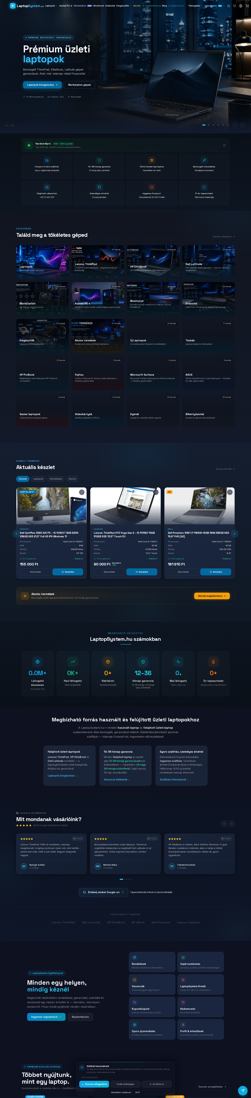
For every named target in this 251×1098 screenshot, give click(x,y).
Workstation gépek (38, 84)
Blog (164, 5)
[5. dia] (223, 125)
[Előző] (235, 125)
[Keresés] (228, 6)
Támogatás (194, 5)
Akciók (136, 5)
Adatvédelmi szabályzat (121, 1092)
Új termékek (212, 5)
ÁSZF (137, 1092)
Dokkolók (110, 5)
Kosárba (69, 571)
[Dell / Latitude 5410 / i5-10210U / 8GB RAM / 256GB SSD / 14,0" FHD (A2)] (199, 505)
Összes (23, 478)
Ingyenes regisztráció (44, 1016)
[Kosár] (247, 6)
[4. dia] (218, 125)
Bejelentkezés (80, 1016)
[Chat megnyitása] (243, 1090)
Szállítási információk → (174, 779)
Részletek (35, 571)
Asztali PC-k (65, 5)
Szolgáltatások (176, 5)
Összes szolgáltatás (210, 1086)
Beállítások (158, 1084)
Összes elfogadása (96, 1084)
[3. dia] (213, 125)
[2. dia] (209, 125)
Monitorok (98, 5)
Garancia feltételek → (117, 779)
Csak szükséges (125, 1084)
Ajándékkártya (153, 5)
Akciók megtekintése (210, 596)
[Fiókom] (241, 6)
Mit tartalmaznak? (90, 1077)
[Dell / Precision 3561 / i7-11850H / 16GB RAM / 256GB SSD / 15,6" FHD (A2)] (125, 505)
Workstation (82, 5)
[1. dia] (204, 125)
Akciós (72, 478)
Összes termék (73, 84)
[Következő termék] (235, 533)
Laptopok (50, 5)
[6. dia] (228, 125)
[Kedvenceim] (234, 6)
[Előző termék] (16, 533)
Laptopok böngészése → (63, 775)
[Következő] (243, 125)
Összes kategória (222, 236)
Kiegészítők (122, 5)
